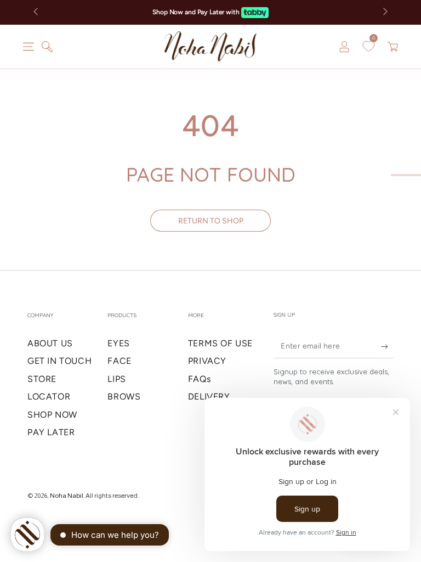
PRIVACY (207, 361)
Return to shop (210, 221)
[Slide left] (36, 13)
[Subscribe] (379, 346)
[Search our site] (47, 47)
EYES (118, 343)
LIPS (116, 379)
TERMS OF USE (220, 343)
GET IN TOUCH (59, 361)
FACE (119, 361)
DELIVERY (209, 396)
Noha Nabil (66, 495)
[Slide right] (384, 13)
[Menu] (28, 47)
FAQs (199, 379)
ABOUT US (50, 343)
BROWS (123, 396)
